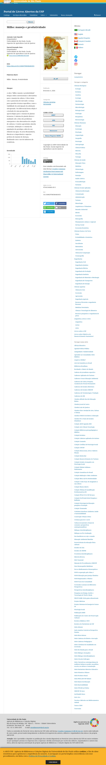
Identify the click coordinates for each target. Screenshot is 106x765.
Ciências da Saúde (80, 160)
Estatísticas (33, 15)
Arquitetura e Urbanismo (83, 206)
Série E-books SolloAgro (82, 659)
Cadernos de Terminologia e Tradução (86, 393)
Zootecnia (78, 293)
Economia (78, 216)
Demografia (79, 219)
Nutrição (78, 175)
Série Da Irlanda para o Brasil (83, 650)
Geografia (78, 138)
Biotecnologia (79, 120)
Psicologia (78, 141)
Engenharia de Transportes (84, 280)
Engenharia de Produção (83, 271)
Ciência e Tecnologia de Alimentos (86, 310)
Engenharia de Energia (82, 284)
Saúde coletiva (80, 178)
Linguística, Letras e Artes (82, 319)
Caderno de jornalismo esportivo (84, 372)
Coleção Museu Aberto (81, 487)
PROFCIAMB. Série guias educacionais (86, 598)
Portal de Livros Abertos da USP (24, 11)
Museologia (79, 203)
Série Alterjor (78, 627)
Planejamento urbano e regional (85, 222)
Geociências (79, 243)
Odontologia (79, 169)
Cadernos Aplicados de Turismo (84, 375)
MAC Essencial (78, 560)
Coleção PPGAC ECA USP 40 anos (84, 495)
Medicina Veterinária (82, 307)
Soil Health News (79, 694)
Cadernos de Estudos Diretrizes (84, 387)
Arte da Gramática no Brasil (83, 363)
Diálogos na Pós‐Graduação (83, 533)
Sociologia (78, 129)
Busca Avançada (66, 15)
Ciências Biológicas (80, 86)
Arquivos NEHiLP (80, 360)
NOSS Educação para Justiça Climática (86, 575)
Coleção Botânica (79, 435)
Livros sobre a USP (80, 331)
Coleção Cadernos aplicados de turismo (86, 438)
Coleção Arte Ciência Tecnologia (84, 427)
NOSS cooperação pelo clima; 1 (84, 572)
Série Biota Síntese (80, 635)
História (78, 151)
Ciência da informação (82, 191)
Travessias (77, 708)
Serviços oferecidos (19, 15)
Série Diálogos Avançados (82, 653)
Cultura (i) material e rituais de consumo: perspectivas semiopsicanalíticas (84, 525)
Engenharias (78, 259)
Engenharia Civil (80, 262)
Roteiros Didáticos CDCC (82, 621)
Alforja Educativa (79, 345)
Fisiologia (78, 113)
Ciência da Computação (82, 253)
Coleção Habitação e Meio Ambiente (85, 475)
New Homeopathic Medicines (83, 566)
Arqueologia (79, 135)
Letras (77, 325)
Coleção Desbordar (80, 456)
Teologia (78, 157)
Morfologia (79, 101)
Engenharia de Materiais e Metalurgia (87, 277)
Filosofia (78, 154)
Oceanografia (79, 256)
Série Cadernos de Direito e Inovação (86, 638)
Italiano (80, 47)
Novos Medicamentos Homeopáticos (86, 569)
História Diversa (79, 557)
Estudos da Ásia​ (79, 548)
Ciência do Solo (80, 290)
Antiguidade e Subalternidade (83, 352)
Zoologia (78, 98)
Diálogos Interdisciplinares (82, 530)
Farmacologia (79, 104)
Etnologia (78, 132)
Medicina (78, 166)
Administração (80, 197)
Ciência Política (80, 147)
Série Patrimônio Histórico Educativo (86, 669)
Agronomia (47, 104)
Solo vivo (77, 697)
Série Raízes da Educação (82, 682)
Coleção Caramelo (80, 441)
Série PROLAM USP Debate (82, 679)
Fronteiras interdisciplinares (83, 554)
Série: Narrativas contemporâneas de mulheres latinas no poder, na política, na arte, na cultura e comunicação (86, 664)
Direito (77, 212)
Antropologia (79, 144)
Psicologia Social (79, 609)
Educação (78, 126)
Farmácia (78, 185)
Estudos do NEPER (80, 551)
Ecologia (78, 89)
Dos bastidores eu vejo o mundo (84, 536)
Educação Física (80, 163)
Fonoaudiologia (80, 182)
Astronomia (79, 250)
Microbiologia (79, 107)
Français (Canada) (84, 41)
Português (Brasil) (84, 30)
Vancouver (53, 130)
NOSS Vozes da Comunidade (83, 582)
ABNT (53, 115)
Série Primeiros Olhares (81, 672)
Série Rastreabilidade (81, 685)
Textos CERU (78, 705)
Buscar (98, 15)
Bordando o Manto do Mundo (83, 369)
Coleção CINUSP (79, 448)
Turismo (78, 200)
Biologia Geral (79, 110)
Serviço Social (79, 225)
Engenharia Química (81, 265)
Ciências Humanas (80, 123)
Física (77, 234)
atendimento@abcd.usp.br (39, 727)
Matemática (79, 246)
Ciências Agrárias (49, 102)
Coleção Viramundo (80, 508)
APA (53, 120)
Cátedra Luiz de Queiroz (82, 407)
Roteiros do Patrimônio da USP (84, 624)
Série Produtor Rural (81, 675)
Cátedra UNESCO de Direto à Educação (86, 416)
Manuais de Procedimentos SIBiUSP (85, 563)
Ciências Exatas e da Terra (82, 231)
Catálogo (7, 15)
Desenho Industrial (81, 209)
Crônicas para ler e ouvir (82, 520)
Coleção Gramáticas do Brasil (83, 472)
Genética (78, 95)
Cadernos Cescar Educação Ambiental (86, 378)
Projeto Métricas (79, 601)
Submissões (54, 15)
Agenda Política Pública (81, 348)
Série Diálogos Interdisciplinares (84, 656)
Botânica (78, 92)
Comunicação (79, 194)
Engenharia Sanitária (82, 274)
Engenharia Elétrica (81, 268)
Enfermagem (79, 172)
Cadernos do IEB (79, 396)
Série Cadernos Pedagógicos (83, 641)
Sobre (43, 15)
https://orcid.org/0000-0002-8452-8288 (19, 55)
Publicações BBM (79, 613)
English (80, 34)
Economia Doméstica (82, 228)
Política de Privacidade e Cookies (42, 756)
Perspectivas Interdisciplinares (84, 590)
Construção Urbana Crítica (82, 517)
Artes (77, 328)
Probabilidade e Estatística (83, 237)
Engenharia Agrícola (81, 299)
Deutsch (81, 44)
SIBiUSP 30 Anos (79, 691)
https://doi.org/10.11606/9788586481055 (20, 66)
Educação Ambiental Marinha (83, 539)
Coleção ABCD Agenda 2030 (83, 424)
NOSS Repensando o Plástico (83, 578)
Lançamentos (78, 77)
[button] (49, 203)
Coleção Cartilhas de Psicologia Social (86, 444)
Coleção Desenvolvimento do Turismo (86, 459)
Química (78, 240)
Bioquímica (79, 117)
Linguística (78, 322)
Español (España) (84, 38)
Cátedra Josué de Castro (81, 404)
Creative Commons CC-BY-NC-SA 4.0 (70, 731)
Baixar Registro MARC (53, 136)
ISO (53, 125)
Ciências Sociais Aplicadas (82, 188)
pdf (56, 79)
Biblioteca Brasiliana (80, 366)
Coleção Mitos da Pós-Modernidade (85, 478)
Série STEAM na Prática (81, 688)
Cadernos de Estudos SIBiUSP (83, 390)
